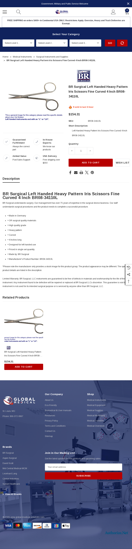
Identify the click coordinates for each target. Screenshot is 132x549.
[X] (87, 172)
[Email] (76, 172)
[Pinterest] (92, 172)
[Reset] (122, 43)
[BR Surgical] (84, 76)
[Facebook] (70, 172)
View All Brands (13, 494)
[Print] (81, 172)
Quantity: (74, 144)
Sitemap (49, 436)
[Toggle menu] (5, 11)
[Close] (128, 4)
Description (11, 178)
